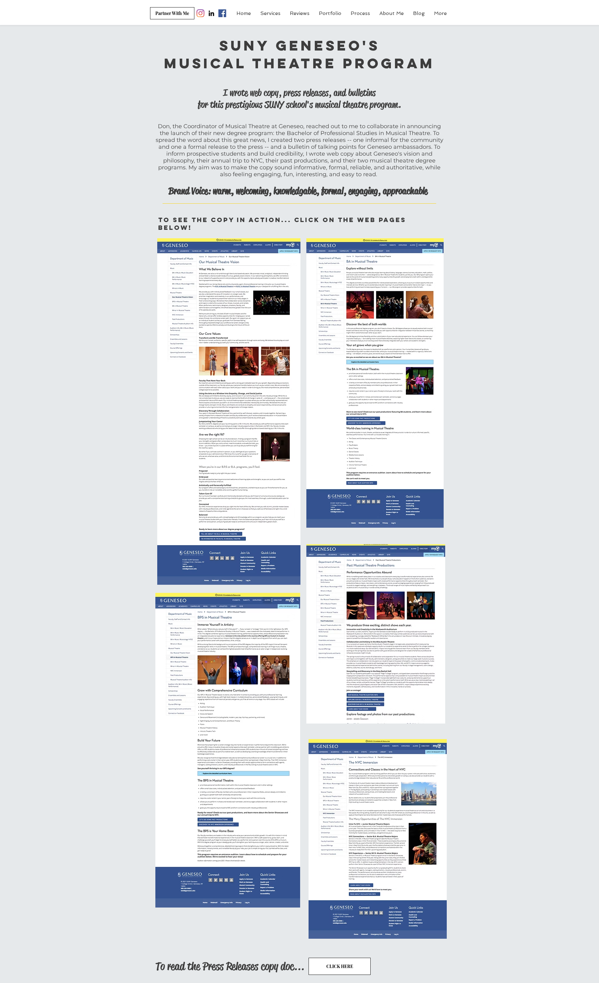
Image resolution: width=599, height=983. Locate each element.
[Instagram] (200, 13)
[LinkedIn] (211, 13)
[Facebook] (222, 13)
